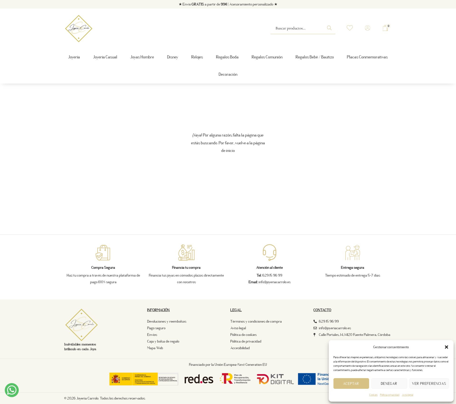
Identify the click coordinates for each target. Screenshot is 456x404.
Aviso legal (407, 394)
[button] (446, 347)
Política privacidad (389, 394)
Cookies (373, 394)
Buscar (330, 30)
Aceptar (351, 383)
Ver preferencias (429, 383)
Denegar (389, 383)
